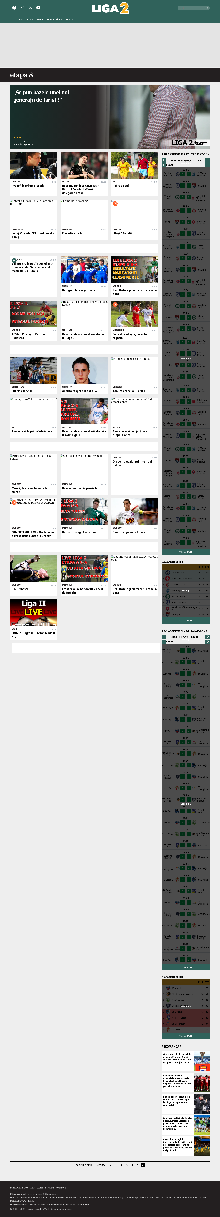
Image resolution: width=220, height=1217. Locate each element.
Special (70, 19)
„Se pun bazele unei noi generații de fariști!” (41, 96)
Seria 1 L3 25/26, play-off (186, 160)
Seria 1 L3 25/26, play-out (186, 637)
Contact (61, 1188)
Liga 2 (20, 19)
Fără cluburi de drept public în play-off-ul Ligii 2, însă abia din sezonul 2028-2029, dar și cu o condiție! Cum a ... (177, 1058)
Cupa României (54, 19)
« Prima (101, 1165)
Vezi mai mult (185, 551)
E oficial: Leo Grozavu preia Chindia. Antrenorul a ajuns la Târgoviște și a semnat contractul (177, 1101)
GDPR (51, 1188)
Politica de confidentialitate (28, 1188)
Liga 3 (30, 19)
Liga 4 (40, 19)
